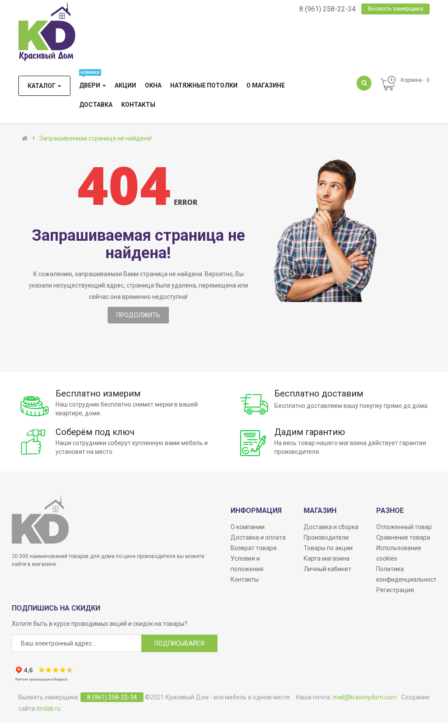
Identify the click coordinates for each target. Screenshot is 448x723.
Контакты (245, 579)
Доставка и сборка (331, 526)
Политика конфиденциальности (408, 574)
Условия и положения (247, 563)
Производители (326, 537)
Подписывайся (179, 643)
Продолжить (138, 315)
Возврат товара (253, 547)
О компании (248, 526)
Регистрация (395, 589)
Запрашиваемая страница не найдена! (95, 138)
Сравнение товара (403, 537)
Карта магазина (327, 558)
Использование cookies (398, 553)
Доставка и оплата (258, 537)
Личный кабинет (327, 568)
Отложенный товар (404, 526)
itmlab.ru (48, 708)
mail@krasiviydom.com (364, 697)
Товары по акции (328, 547)
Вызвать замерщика (395, 8)
